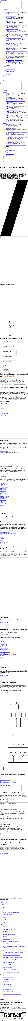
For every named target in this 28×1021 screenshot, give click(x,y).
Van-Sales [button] (2, 641)
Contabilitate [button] (3, 483)
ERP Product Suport (10, 69)
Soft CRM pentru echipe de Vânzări (16, 59)
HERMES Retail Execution (16, 37)
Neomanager (14, 15)
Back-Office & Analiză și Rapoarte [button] (8, 654)
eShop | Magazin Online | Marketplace (16, 57)
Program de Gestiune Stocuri (16, 44)
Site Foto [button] (2, 781)
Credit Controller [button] (4, 648)
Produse (5, 10)
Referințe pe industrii (10, 67)
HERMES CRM (15, 28)
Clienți (4, 66)
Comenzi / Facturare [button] (4, 496)
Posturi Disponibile (10, 71)
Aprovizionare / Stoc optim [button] (6, 494)
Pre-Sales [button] (2, 640)
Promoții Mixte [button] (3, 644)
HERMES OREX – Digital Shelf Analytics (17, 35)
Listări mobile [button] (3, 653)
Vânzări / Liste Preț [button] (4, 497)
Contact (4, 76)
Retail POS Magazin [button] (4, 498)
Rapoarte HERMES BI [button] (5, 649)
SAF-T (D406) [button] (3, 491)
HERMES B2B (14, 23)
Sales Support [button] (3, 643)
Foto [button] (1, 657)
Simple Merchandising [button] (5, 655)
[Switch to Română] (3, 80)
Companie (5, 9)
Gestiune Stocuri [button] (4, 484)
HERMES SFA (16, 25)
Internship (8, 74)
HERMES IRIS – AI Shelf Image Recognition (16, 31)
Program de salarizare (16, 49)
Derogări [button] (2, 646)
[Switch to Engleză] (3, 79)
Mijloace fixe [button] (3, 485)
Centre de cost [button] (3, 492)
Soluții (4, 42)
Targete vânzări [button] (3, 645)
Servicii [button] (1, 502)
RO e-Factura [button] (3, 488)
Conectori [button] (2, 505)
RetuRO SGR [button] (3, 500)
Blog (4, 75)
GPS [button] (1, 650)
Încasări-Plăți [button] (3, 493)
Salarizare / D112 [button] (4, 487)
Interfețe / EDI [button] (3, 504)
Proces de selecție (10, 73)
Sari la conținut (3, 0)
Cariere (4, 70)
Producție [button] (2, 501)
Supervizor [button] (2, 784)
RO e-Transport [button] (3, 489)
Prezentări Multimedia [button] (5, 652)
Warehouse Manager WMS (14, 18)
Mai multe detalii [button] (4, 413)
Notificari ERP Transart (15, 62)
